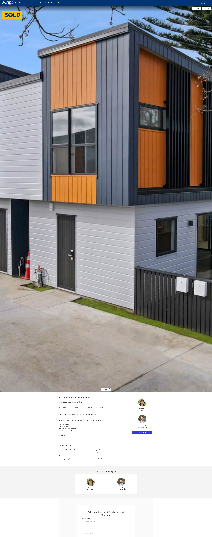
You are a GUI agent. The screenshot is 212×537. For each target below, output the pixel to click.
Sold (2, 8)
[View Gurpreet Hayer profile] (142, 419)
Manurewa (19, 8)
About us (66, 3)
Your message (86, 518)
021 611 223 (142, 410)
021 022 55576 (142, 427)
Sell (20, 3)
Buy (16, 3)
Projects (60, 3)
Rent (24, 3)
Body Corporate (52, 3)
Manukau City (9, 8)
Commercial (43, 3)
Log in (208, 2)
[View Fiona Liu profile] (142, 402)
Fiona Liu (142, 408)
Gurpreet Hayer (142, 425)
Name (83, 530)
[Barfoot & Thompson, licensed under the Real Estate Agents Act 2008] (7, 2)
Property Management (33, 3)
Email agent (142, 432)
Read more (62, 435)
